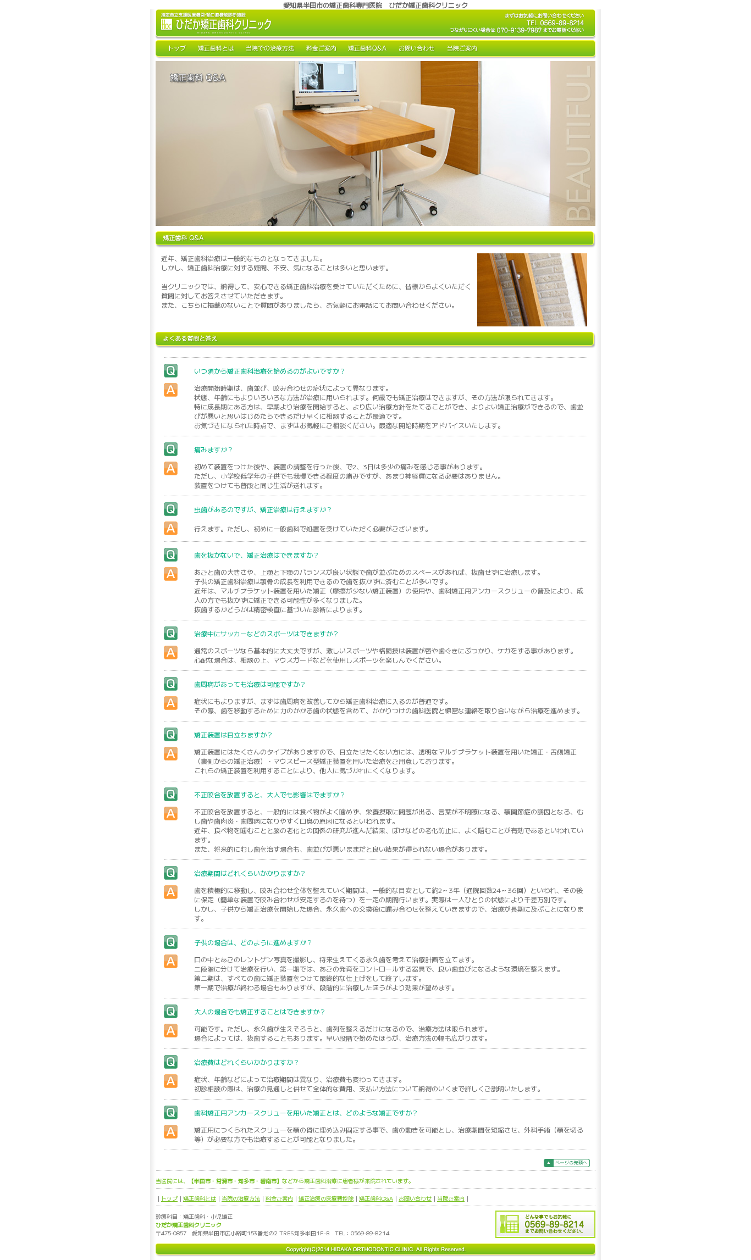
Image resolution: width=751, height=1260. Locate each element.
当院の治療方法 (241, 1198)
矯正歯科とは (199, 1198)
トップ (169, 1198)
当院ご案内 (451, 1198)
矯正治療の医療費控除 (326, 1198)
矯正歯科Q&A (376, 1198)
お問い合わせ (415, 1198)
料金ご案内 (279, 1198)
